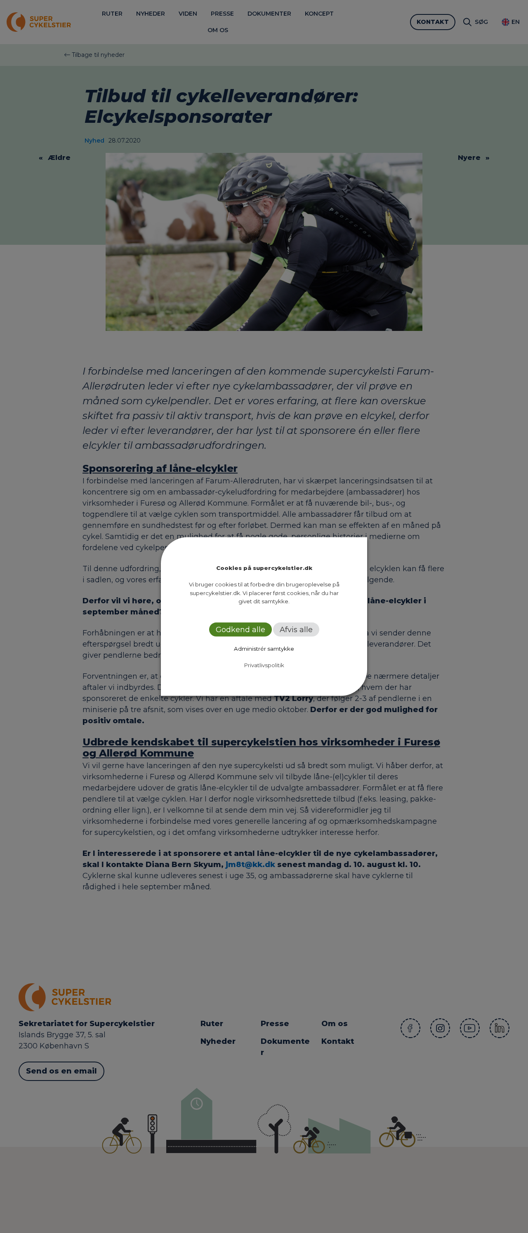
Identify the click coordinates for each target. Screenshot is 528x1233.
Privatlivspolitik (264, 664)
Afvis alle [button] (296, 629)
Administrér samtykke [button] (264, 648)
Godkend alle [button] (240, 629)
